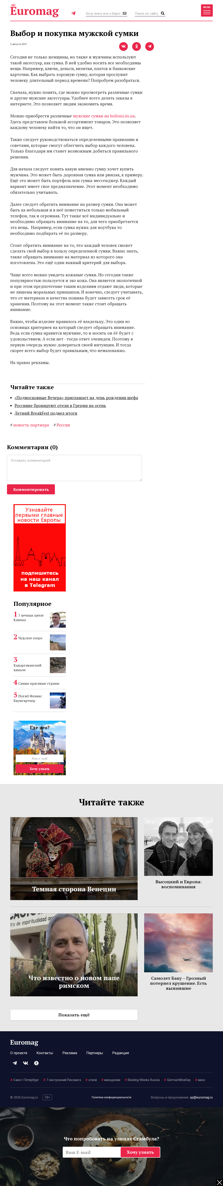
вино (200, 1080)
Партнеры (94, 1053)
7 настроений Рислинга (62, 1080)
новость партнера (29, 425)
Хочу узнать (40, 769)
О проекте (18, 1053)
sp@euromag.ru (201, 1097)
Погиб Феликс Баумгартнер (28, 698)
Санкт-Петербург (24, 1080)
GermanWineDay (177, 1080)
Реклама (70, 1053)
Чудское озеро (30, 638)
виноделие (110, 1080)
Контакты (45, 1053)
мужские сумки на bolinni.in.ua (104, 116)
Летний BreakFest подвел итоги (46, 413)
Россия (62, 425)
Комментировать (31, 489)
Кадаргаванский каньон (27, 667)
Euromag (34, 10)
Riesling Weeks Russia (142, 1080)
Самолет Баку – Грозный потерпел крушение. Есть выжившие (178, 983)
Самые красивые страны (38, 683)
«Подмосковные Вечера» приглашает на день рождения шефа (76, 397)
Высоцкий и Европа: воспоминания (178, 884)
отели (91, 1080)
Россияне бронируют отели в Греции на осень (60, 405)
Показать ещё (74, 1015)
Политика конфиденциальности (111, 1097)
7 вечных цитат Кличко (29, 617)
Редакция (120, 1053)
